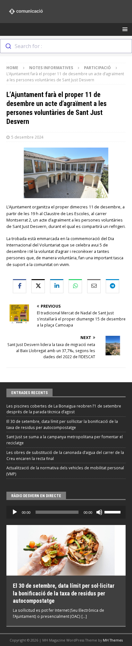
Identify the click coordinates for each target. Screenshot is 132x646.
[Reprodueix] (15, 512)
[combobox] (66, 46)
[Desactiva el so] (99, 512)
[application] (66, 512)
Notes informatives (51, 67)
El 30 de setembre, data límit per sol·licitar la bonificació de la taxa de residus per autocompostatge (63, 593)
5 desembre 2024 (27, 137)
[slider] (113, 511)
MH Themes (113, 640)
